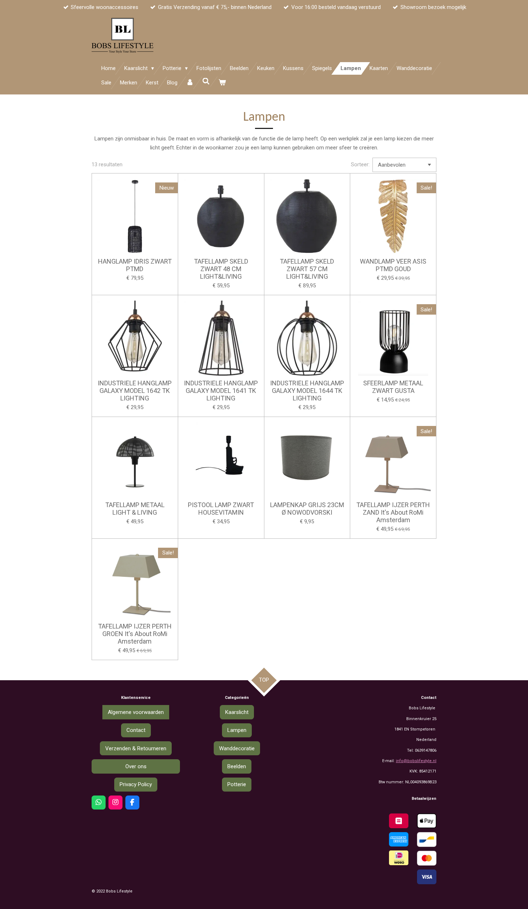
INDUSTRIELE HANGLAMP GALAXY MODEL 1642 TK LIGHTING (135, 390)
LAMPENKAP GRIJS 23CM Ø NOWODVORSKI (307, 508)
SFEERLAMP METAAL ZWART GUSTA (393, 386)
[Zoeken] (206, 81)
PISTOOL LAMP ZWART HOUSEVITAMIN (221, 508)
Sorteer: (360, 164)
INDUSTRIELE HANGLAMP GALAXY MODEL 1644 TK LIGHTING (307, 390)
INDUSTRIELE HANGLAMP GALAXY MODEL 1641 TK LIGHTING (221, 390)
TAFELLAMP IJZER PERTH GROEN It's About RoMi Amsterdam (135, 633)
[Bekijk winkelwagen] (222, 82)
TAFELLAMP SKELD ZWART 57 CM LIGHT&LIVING (307, 269)
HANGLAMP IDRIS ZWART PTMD (135, 265)
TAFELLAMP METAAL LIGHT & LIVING (135, 508)
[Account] (190, 82)
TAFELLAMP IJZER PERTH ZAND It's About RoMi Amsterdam (393, 512)
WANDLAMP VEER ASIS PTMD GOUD (393, 265)
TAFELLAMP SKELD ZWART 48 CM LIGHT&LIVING (221, 269)
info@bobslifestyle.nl (416, 761)
